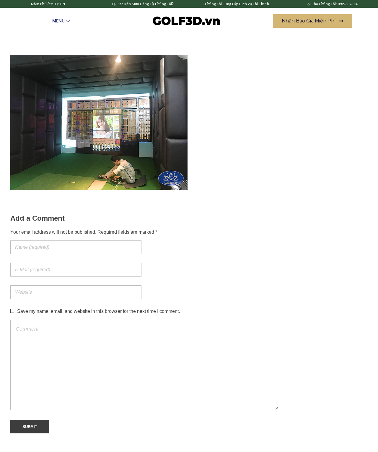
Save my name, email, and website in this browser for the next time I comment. (98, 311)
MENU (58, 21)
